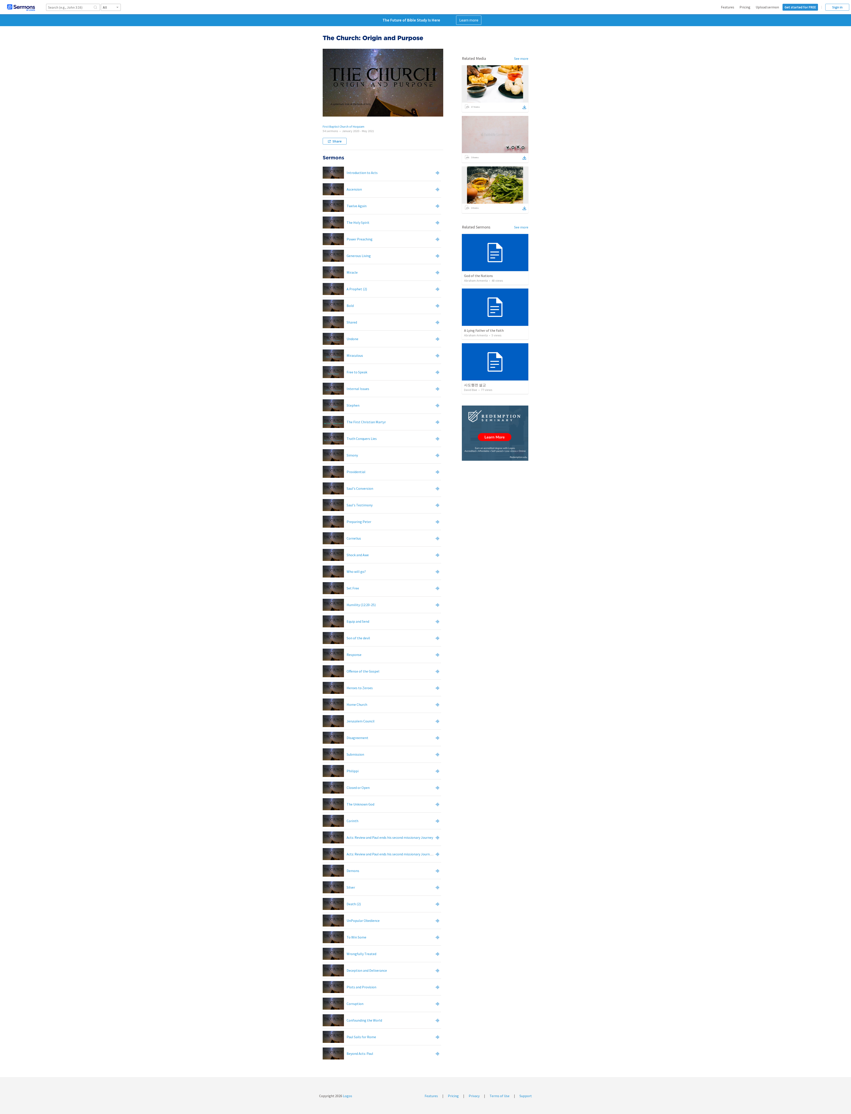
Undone (352, 339)
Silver (351, 887)
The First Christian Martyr (366, 422)
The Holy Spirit (358, 222)
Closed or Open (358, 787)
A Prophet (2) (357, 289)
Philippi (353, 771)
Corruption (355, 1003)
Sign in (837, 7)
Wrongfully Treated (361, 954)
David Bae (470, 390)
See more (521, 58)
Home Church (357, 704)
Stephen (353, 405)
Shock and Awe (358, 555)
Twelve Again (357, 206)
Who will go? (356, 571)
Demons (353, 870)
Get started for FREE (800, 7)
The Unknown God (360, 804)
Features (727, 7)
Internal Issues (358, 388)
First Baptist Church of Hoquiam (343, 127)
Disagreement (357, 738)
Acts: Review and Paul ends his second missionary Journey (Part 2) (396, 854)
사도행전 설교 (475, 385)
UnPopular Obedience (363, 920)
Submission (355, 754)
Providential (356, 472)
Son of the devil (358, 638)
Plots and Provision (361, 987)
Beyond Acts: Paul (360, 1053)
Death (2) (354, 904)
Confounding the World (364, 1020)
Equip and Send (358, 621)
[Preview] (437, 172)
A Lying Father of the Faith (484, 330)
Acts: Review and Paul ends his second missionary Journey (390, 837)
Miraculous (355, 355)
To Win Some (356, 937)
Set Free (353, 588)
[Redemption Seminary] (495, 433)
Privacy (474, 1096)
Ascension (354, 189)
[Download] (524, 107)
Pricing (745, 7)
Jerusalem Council (361, 721)
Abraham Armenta (476, 281)
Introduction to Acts (362, 172)
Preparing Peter (359, 521)
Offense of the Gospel (363, 671)
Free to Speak (357, 372)
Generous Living (359, 256)
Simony (352, 455)
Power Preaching (360, 239)
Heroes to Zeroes (360, 688)
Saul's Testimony (360, 505)
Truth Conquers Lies (362, 438)
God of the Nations (478, 275)
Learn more (468, 20)
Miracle (352, 272)
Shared (352, 322)
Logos (347, 1096)
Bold (350, 305)
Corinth (352, 821)
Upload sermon (767, 7)
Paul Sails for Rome (361, 1037)
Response (354, 654)
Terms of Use (499, 1096)
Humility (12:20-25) (361, 605)
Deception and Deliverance (367, 970)
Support (525, 1096)
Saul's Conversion (360, 488)
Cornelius (354, 538)
